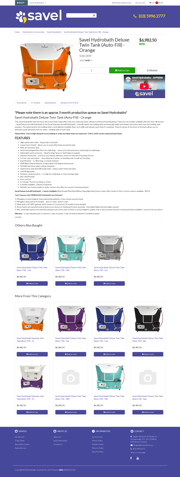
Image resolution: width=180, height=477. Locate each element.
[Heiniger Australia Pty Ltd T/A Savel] (38, 16)
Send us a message (138, 452)
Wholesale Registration (121, 3)
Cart (157, 3)
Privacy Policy (97, 440)
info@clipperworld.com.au (143, 445)
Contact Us (58, 444)
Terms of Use (97, 437)
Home (17, 32)
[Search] (94, 15)
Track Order (20, 440)
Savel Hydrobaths (37, 3)
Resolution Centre (22, 444)
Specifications (50, 103)
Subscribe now (20, 448)
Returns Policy (98, 448)
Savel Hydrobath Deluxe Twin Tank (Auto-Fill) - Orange (86, 32)
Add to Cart (123, 70)
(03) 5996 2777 (152, 16)
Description (22, 103)
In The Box (35, 103)
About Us (57, 437)
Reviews (64, 103)
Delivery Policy (98, 444)
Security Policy (97, 452)
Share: (82, 60)
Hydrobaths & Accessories (34, 32)
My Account (140, 3)
